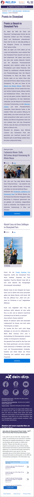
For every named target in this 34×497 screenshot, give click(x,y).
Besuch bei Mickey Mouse (12, 86)
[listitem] (17, 462)
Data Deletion (7, 493)
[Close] (30, 431)
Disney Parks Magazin (17, 11)
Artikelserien (5, 13)
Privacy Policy (27, 493)
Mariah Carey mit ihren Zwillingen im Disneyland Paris (16, 226)
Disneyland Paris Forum (7, 398)
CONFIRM (10, 487)
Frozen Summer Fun (23, 272)
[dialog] (17, 462)
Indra (15, 232)
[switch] (27, 467)
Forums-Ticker (5, 405)
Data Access (17, 493)
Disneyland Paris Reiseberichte (9, 402)
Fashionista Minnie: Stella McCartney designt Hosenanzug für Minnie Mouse (17, 155)
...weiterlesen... (17, 213)
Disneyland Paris (26, 11)
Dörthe (14, 163)
